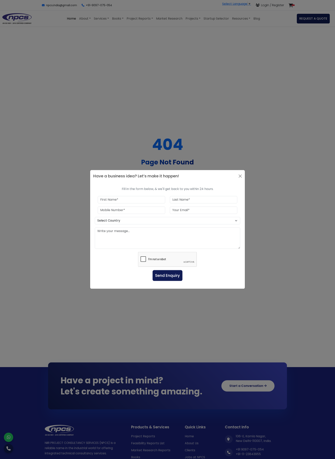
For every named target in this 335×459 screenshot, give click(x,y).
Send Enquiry (167, 275)
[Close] (240, 176)
